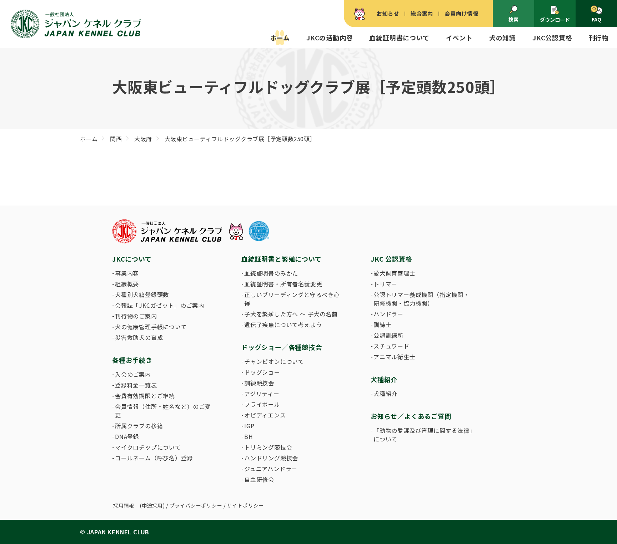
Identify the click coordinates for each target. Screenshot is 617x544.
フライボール (262, 404)
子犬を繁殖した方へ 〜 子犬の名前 (291, 314)
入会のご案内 (133, 374)
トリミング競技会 (268, 447)
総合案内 (422, 13)
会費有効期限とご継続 (145, 395)
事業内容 (127, 273)
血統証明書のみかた (271, 273)
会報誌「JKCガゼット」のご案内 (159, 305)
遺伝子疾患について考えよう (283, 324)
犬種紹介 (385, 393)
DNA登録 (127, 436)
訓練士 (382, 324)
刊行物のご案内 (136, 316)
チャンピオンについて (274, 361)
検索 (513, 19)
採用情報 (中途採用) (139, 505)
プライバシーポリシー (196, 505)
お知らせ (388, 13)
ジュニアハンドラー (270, 468)
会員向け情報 (461, 13)
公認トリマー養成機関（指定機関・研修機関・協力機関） (421, 298)
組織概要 (127, 284)
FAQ (596, 19)
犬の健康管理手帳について (151, 326)
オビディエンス (265, 415)
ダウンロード (555, 19)
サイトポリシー (245, 505)
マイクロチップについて (148, 447)
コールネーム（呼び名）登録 (154, 458)
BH (248, 436)
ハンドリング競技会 (271, 458)
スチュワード (391, 346)
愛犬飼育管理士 (394, 273)
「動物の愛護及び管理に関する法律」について (423, 434)
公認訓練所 (388, 335)
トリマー (385, 284)
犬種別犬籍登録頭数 (142, 294)
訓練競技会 (259, 383)
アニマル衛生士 (394, 356)
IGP (249, 425)
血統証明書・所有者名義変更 (283, 284)
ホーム (280, 37)
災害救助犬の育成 (139, 337)
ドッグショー (262, 372)
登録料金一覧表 (136, 385)
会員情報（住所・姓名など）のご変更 (163, 410)
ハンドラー (388, 314)
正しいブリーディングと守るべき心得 (292, 298)
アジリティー (262, 393)
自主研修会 (259, 479)
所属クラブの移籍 (139, 425)
